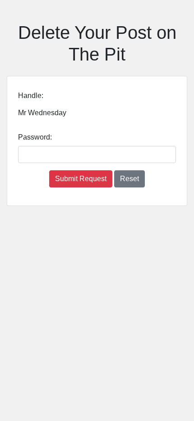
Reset (129, 178)
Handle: (30, 95)
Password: (35, 137)
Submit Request (80, 178)
